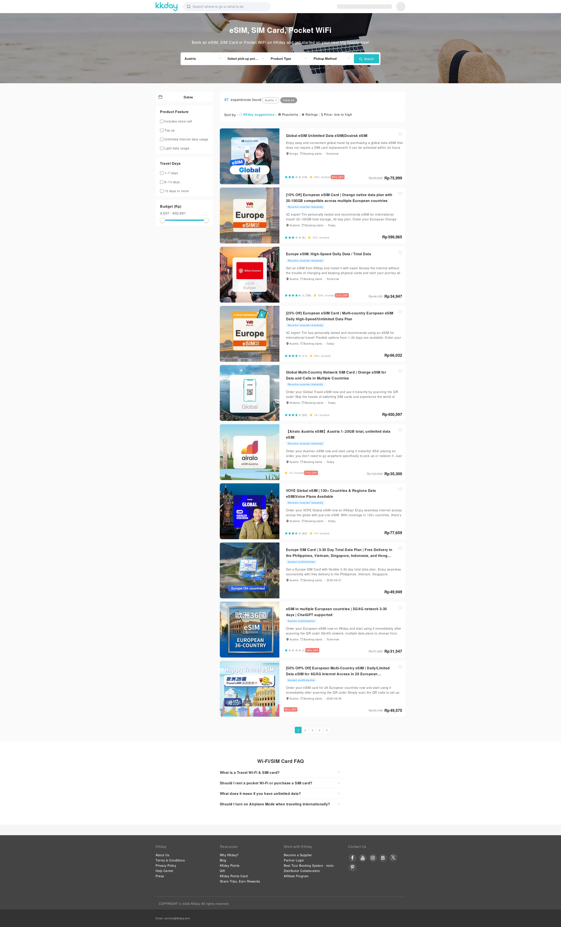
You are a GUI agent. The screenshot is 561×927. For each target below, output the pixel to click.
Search (368, 59)
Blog (223, 860)
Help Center (165, 871)
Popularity (289, 114)
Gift (222, 871)
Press (160, 876)
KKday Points (230, 865)
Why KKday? (229, 855)
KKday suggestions (258, 114)
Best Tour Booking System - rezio (309, 865)
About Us (162, 855)
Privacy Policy (166, 865)
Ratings (311, 114)
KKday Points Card (234, 876)
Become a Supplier (298, 855)
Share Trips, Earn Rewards (240, 881)
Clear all (288, 100)
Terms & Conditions (170, 860)
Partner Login (294, 860)
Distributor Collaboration (302, 871)
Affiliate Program (296, 876)
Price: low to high (337, 114)
